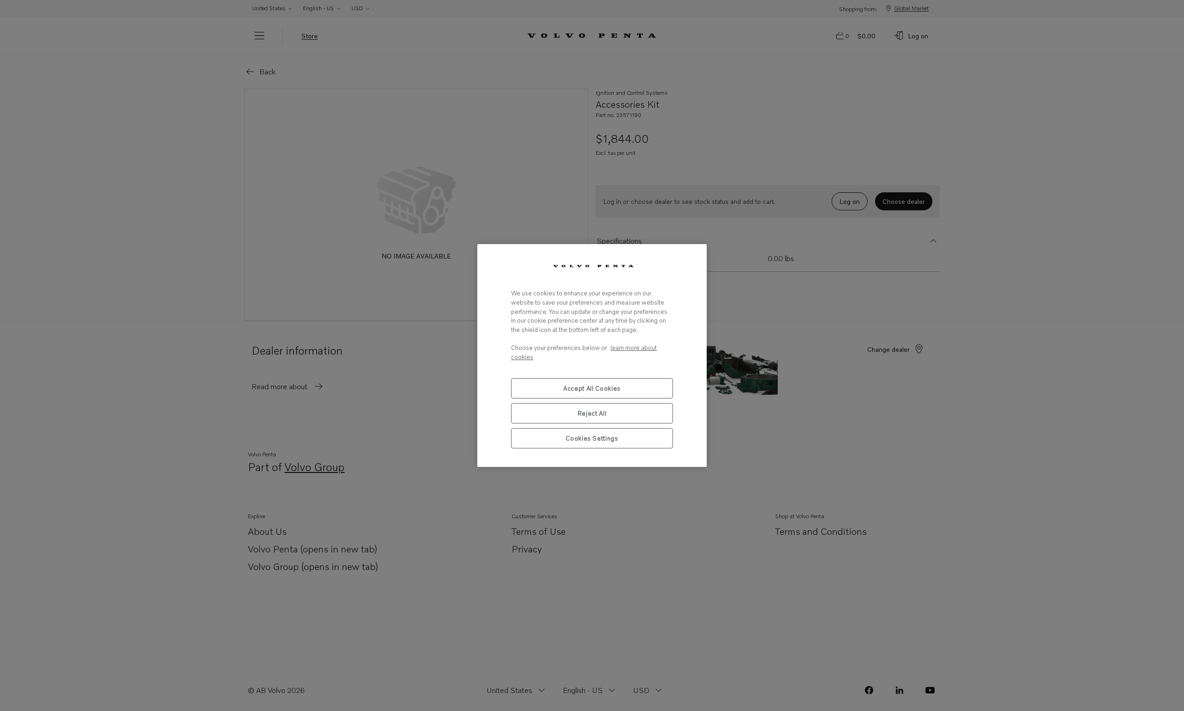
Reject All (592, 413)
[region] (592, 355)
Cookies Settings (592, 438)
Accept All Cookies (592, 388)
